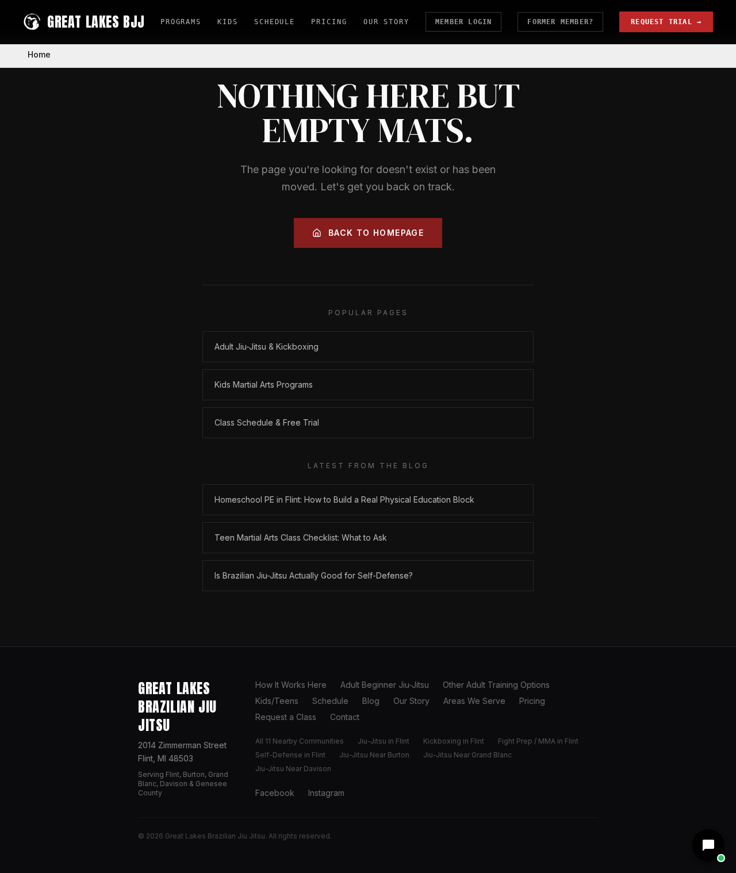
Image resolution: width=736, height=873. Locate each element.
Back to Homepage (376, 233)
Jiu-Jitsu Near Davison (293, 768)
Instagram (326, 793)
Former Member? (560, 22)
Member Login (463, 22)
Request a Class (285, 717)
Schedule (274, 22)
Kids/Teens (276, 701)
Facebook (274, 793)
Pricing (329, 22)
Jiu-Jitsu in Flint (383, 741)
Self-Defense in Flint (290, 755)
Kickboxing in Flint (453, 741)
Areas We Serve (474, 701)
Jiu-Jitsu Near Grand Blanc (467, 755)
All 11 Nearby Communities (299, 741)
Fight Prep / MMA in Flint (538, 741)
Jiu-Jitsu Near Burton (374, 755)
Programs (180, 22)
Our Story (386, 22)
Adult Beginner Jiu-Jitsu (384, 685)
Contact (344, 717)
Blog (370, 701)
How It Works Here (291, 685)
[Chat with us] (708, 845)
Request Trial (666, 22)
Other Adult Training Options (496, 685)
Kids (227, 22)
